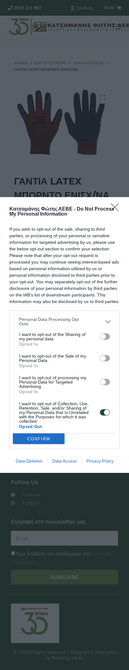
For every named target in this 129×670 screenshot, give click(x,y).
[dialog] (64, 335)
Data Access (64, 460)
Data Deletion (29, 460)
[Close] (117, 209)
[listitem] (64, 321)
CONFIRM (38, 439)
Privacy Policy (100, 460)
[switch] (105, 336)
